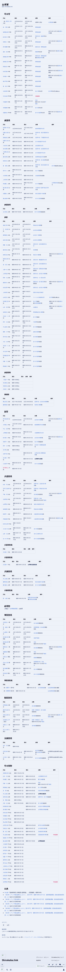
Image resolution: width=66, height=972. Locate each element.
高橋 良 (5, 783)
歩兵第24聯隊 (42, 273)
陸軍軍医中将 (37, 661)
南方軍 (37, 750)
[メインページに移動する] (2, 969)
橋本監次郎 (6, 642)
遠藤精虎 (5, 652)
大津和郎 (5, 175)
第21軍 (37, 91)
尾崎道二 (5, 878)
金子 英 (5, 745)
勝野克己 (5, 647)
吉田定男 (5, 875)
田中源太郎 (6, 419)
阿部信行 (5, 66)
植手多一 (5, 853)
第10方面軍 (38, 112)
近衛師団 (37, 175)
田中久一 (5, 170)
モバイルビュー (55, 960)
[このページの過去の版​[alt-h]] (56, 964)
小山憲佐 (5, 632)
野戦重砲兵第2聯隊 (38, 312)
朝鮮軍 (42, 36)
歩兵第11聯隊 (36, 235)
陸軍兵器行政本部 (32, 597)
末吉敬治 (5, 383)
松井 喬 (5, 484)
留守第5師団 (41, 825)
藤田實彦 (5, 405)
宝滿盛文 (5, 816)
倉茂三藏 (5, 240)
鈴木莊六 (5, 37)
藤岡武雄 (5, 582)
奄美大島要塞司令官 (39, 504)
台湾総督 (50, 22)
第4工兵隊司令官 (38, 534)
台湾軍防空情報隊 (42, 809)
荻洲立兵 (5, 161)
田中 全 (5, 446)
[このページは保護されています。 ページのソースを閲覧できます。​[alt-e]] (52, 964)
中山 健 (5, 428)
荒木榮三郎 (6, 637)
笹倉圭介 (5, 828)
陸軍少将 (35, 244)
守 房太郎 (6, 229)
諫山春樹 (5, 198)
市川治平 (5, 351)
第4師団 (42, 627)
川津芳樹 (5, 872)
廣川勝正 (5, 809)
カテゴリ (4, 922)
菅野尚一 (5, 42)
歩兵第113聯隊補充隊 (40, 445)
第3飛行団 (41, 281)
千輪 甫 (5, 494)
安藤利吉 (5, 112)
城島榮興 (5, 509)
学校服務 (55, 834)
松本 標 (5, 776)
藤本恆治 (5, 250)
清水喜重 (5, 148)
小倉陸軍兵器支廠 (38, 519)
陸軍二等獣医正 (36, 710)
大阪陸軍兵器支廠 (38, 514)
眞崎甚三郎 (6, 61)
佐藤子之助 (6, 140)
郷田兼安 (5, 235)
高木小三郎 (6, 662)
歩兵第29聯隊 (42, 287)
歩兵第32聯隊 (36, 240)
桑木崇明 (5, 157)
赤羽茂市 (5, 850)
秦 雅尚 (5, 166)
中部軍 (35, 322)
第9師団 (36, 633)
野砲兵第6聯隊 (38, 509)
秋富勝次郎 (6, 806)
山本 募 (5, 307)
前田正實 (5, 797)
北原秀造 (5, 499)
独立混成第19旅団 (40, 193)
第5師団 (36, 648)
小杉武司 (5, 145)
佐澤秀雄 (5, 882)
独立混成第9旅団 (39, 582)
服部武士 (5, 282)
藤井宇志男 (6, 710)
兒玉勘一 (5, 552)
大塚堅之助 (6, 152)
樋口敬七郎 (6, 187)
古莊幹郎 (5, 91)
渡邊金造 (5, 137)
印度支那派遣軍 (42, 790)
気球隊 (35, 250)
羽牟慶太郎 (6, 355)
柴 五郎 (5, 27)
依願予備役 (36, 638)
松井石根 (5, 71)
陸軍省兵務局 (32, 599)
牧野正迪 (5, 255)
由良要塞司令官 (39, 145)
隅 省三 (5, 831)
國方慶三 (5, 585)
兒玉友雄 (5, 96)
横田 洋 (5, 332)
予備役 (44, 500)
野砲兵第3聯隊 (37, 225)
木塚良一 (5, 389)
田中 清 (5, 322)
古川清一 (5, 757)
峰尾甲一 (5, 514)
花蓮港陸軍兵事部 (42, 834)
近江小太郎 (6, 729)
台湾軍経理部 (13, 608)
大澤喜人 (5, 424)
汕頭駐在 (35, 307)
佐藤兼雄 (8, 691)
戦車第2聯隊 (38, 405)
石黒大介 (5, 657)
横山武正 (5, 401)
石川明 (4, 450)
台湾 (8, 925)
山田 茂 (5, 534)
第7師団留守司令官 (40, 153)
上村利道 (5, 273)
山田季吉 (5, 504)
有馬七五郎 (6, 715)
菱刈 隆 (5, 52)
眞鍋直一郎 (6, 838)
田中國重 (5, 47)
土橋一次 (5, 269)
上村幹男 (5, 179)
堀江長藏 (5, 869)
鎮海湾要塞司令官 (39, 128)
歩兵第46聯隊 (43, 401)
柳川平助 (5, 81)
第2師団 (43, 160)
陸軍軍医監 (36, 627)
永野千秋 (5, 454)
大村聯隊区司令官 (42, 776)
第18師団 (36, 623)
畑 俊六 (5, 86)
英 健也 (5, 627)
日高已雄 (5, 751)
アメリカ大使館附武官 (39, 297)
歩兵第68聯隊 (36, 230)
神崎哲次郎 (6, 773)
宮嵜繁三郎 (6, 301)
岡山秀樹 (5, 822)
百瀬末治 (5, 386)
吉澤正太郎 (6, 825)
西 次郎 (5, 598)
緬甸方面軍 (36, 332)
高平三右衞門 (6, 488)
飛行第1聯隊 (36, 255)
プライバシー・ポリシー (42, 957)
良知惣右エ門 (6, 720)
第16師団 (43, 710)
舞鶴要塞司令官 (43, 259)
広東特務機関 (37, 303)
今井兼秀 (5, 844)
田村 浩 (5, 277)
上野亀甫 (5, 433)
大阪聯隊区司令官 (39, 433)
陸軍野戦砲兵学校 (39, 157)
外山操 (6, 892)
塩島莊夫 (5, 312)
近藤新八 (5, 193)
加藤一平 (5, 856)
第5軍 (50, 91)
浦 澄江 (5, 264)
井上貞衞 (5, 578)
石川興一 (5, 458)
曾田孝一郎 (6, 127)
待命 (36, 100)
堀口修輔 (5, 668)
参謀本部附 (38, 81)
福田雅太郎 (6, 32)
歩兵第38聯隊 (38, 437)
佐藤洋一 (8, 687)
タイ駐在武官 (42, 277)
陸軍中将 (37, 132)
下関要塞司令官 (45, 137)
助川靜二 (5, 437)
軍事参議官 (38, 27)
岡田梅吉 (5, 787)
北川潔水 (5, 212)
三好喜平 (5, 463)
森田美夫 (5, 860)
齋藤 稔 (5, 245)
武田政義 (5, 705)
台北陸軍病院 (51, 687)
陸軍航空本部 (39, 57)
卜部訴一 (5, 379)
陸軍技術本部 (42, 268)
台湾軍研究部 (55, 183)
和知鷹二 (5, 183)
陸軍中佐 (35, 277)
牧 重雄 (5, 800)
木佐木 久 (6, 316)
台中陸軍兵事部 (42, 828)
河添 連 (5, 803)
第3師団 (36, 494)
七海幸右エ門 (6, 866)
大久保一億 (6, 529)
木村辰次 (5, 622)
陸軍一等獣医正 (36, 720)
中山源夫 (5, 327)
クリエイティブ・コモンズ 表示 (32, 937)
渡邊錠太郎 (6, 56)
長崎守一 (5, 441)
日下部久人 (6, 467)
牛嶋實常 (5, 102)
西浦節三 (5, 366)
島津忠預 (5, 673)
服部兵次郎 (6, 259)
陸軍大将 (37, 36)
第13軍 (35, 317)
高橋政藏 (5, 519)
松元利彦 (5, 819)
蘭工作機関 (41, 779)
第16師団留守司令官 (40, 141)
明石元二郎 (9, 21)
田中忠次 (5, 863)
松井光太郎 (6, 524)
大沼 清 (5, 341)
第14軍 (37, 107)
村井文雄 (5, 812)
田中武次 (5, 336)
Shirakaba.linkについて (57, 957)
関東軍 (37, 52)
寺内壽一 (5, 76)
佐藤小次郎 (6, 132)
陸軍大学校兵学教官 (38, 292)
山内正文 (5, 297)
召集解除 (37, 96)
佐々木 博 (5, 538)
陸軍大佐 (60, 254)
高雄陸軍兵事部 (42, 831)
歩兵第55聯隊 (38, 420)
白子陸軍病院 (41, 687)
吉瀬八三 (5, 724)
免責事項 (38, 960)
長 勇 (4, 790)
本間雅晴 (5, 107)
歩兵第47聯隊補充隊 (43, 806)
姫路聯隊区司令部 (39, 424)
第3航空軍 (39, 752)
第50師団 (35, 336)
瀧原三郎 (5, 225)
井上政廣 (5, 834)
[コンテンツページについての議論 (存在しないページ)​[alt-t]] (60, 964)
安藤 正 (5, 361)
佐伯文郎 (5, 287)
